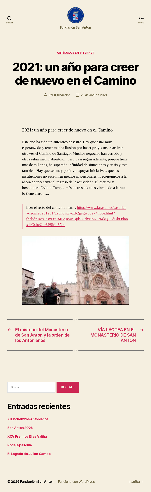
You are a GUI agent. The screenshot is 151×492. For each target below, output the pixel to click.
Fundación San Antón (37, 482)
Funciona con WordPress (76, 482)
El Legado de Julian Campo (28, 454)
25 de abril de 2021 (94, 95)
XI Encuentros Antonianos (27, 419)
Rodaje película (19, 445)
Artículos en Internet (75, 52)
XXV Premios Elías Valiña (27, 436)
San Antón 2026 (20, 428)
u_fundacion (62, 95)
